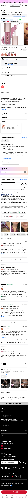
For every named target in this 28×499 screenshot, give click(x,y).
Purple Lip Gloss (21, 397)
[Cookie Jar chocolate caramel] (11, 54)
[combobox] (15, 5)
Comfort (15, 16)
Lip (6, 8)
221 (22, 364)
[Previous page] (1, 364)
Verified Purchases (21, 234)
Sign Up (22, 462)
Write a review (23, 179)
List (25, 49)
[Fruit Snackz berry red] (15, 54)
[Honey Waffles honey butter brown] (5, 54)
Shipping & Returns (9, 64)
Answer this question (7, 158)
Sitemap (21, 483)
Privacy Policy (4, 483)
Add (9, 131)
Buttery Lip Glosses (13, 399)
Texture (23, 16)
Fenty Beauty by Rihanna (7, 11)
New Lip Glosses (22, 399)
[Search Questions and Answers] (2, 140)
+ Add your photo (5, 374)
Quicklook (3, 128)
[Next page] (25, 364)
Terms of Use (10, 483)
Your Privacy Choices (5, 485)
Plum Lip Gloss (4, 399)
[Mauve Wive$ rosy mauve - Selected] (8, 54)
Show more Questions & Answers (10, 163)
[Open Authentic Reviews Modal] (13, 195)
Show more (3, 109)
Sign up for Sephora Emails (8, 459)
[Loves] (23, 5)
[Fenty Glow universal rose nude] (2, 54)
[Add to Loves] (26, 47)
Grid (22, 49)
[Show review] (5, 227)
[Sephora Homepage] (5, 5)
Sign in (6, 62)
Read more (3, 254)
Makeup (2, 8)
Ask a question (13, 14)
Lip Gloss (10, 8)
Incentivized (4, 382)
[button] (18, 20)
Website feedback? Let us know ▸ (14, 403)
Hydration (19, 16)
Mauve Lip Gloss (13, 397)
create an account (13, 62)
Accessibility (16, 483)
